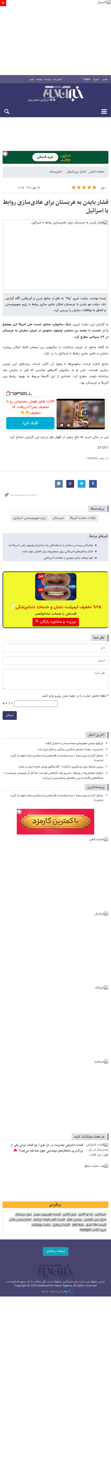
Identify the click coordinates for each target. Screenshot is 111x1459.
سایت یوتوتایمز (41, 1224)
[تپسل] (5, 153)
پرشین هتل (74, 1219)
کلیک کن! (30, 423)
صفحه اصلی (96, 171)
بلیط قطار (78, 1224)
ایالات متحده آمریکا (83, 518)
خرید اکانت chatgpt (93, 1230)
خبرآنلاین (55, 94)
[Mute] (69, 425)
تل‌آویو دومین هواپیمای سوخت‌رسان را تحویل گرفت (74, 743)
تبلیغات (39, 79)
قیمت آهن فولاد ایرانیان (49, 1219)
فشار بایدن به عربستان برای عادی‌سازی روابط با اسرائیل (55, 206)
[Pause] (62, 425)
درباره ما (48, 79)
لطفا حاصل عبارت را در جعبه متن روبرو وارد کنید (75, 696)
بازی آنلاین (69, 1214)
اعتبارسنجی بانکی (20, 1219)
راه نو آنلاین (85, 1214)
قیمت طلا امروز (95, 1224)
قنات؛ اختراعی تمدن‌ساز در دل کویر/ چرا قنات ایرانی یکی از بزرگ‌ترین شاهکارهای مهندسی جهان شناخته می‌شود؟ (47, 1148)
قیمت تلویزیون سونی (47, 1214)
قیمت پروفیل (61, 1224)
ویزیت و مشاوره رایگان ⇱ (56, 622)
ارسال (9, 715)
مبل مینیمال (23, 1214)
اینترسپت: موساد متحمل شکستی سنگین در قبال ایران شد (70, 749)
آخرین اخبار (96, 735)
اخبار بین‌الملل (76, 171)
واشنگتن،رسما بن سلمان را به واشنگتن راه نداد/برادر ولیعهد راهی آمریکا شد (50, 545)
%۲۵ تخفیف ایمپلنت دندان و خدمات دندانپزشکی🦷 (55, 607)
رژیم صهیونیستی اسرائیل (29, 518)
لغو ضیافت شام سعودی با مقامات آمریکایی (68, 558)
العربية (96, 79)
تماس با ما (57, 79)
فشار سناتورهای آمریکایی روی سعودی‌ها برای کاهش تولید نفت (57, 551)
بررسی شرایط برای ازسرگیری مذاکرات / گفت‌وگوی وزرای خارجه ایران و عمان (61, 767)
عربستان (58, 518)
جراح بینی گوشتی (94, 1219)
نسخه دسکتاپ (55, 1251)
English (87, 79)
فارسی (104, 79)
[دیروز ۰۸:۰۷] (96, 1150)
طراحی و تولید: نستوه (53, 1292)
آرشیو (32, 79)
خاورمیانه (55, 171)
